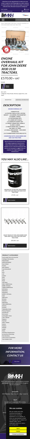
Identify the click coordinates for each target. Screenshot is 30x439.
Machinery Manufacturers (8, 332)
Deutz (3, 279)
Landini (4, 329)
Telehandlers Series (6, 309)
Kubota (4, 324)
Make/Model (7, 23)
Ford (3, 272)
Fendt (3, 280)
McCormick (5, 314)
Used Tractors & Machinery (8, 337)
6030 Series (5, 292)
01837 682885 (4, 9)
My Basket (26, 11)
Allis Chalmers (5, 267)
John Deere (4, 282)
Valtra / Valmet (5, 322)
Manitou (4, 325)
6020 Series (5, 290)
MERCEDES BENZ (6, 262)
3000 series (5, 297)
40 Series (4, 299)
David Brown (5, 312)
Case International (6, 269)
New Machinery (6, 335)
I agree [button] (18, 428)
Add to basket (7, 86)
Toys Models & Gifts (7, 339)
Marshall (4, 320)
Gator (3, 295)
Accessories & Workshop (8, 334)
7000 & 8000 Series (6, 304)
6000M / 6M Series (6, 294)
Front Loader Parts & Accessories (10, 257)
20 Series (4, 300)
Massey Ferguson (6, 310)
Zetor (3, 277)
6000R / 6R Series (6, 285)
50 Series (4, 307)
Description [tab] (8, 99)
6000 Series (5, 302)
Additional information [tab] (22, 99)
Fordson (4, 265)
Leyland (4, 275)
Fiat (3, 270)
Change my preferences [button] (18, 434)
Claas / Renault (5, 317)
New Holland (5, 264)
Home (2, 23)
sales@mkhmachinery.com (6, 11)
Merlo (3, 330)
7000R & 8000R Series (7, 287)
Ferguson (4, 319)
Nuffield (4, 327)
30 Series (16, 93)
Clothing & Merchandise (8, 259)
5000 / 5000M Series (7, 284)
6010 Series (5, 289)
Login (27, 9)
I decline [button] (18, 431)
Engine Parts (21, 93)
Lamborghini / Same (7, 315)
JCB (3, 274)
